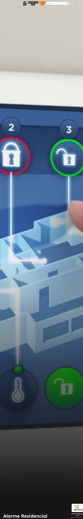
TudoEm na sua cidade (34, 3)
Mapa (24, 4)
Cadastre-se (73, 4)
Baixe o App (43, 3)
